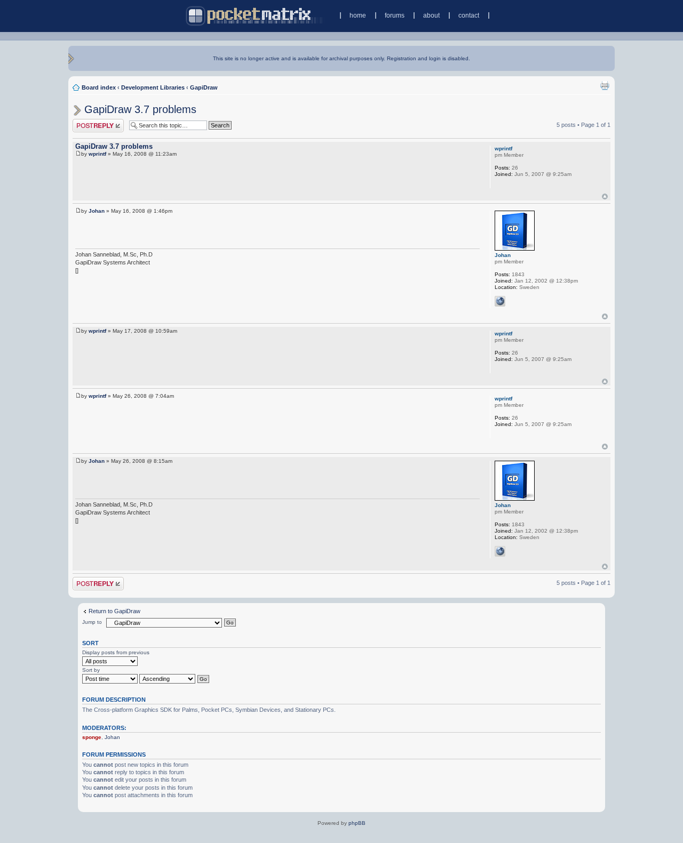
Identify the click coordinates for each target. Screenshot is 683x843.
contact (468, 15)
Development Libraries (153, 87)
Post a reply (88, 122)
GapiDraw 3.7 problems (140, 109)
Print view (604, 85)
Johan (97, 211)
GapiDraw (204, 87)
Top (605, 196)
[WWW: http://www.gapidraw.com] (500, 301)
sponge (91, 737)
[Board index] (255, 16)
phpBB (357, 823)
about (431, 15)
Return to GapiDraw (114, 611)
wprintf (97, 154)
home (358, 15)
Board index (99, 87)
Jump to (92, 622)
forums (394, 15)
